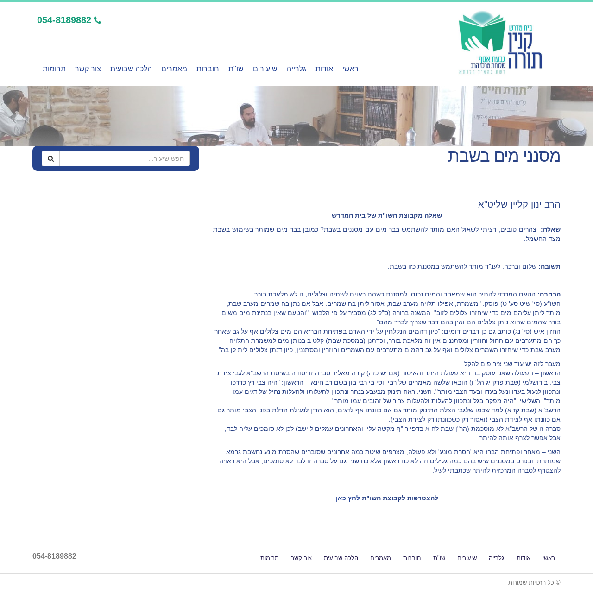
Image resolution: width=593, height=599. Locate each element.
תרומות (54, 69)
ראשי (350, 69)
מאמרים (174, 69)
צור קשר (88, 69)
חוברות (207, 69)
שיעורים (265, 69)
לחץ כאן (349, 498)
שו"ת (236, 69)
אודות (324, 69)
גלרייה (296, 69)
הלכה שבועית (131, 69)
